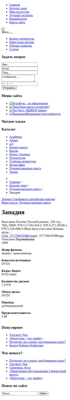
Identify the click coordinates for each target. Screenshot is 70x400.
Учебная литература (22, 161)
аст (11, 143)
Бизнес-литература (21, 38)
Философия (17, 165)
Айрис (13, 140)
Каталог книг (18, 8)
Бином (13, 150)
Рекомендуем (18, 18)
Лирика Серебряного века (19, 199)
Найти (43, 393)
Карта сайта (17, 22)
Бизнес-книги (18, 147)
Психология (17, 157)
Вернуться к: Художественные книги (26, 202)
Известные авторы (21, 42)
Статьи (14, 49)
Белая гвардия (45, 199)
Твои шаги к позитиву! (34, 106)
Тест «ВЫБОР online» (32, 110)
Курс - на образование (33, 103)
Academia (15, 136)
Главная (14, 4)
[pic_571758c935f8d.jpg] (18, 235)
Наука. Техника (19, 154)
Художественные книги (25, 168)
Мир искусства (19, 11)
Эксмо (13, 172)
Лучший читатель (21, 15)
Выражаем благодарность (43, 113)
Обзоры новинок (20, 45)
